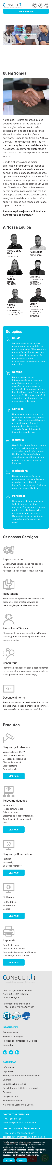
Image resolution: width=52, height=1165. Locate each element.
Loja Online (26, 11)
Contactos (8, 1044)
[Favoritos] (34, 5)
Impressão (8, 1071)
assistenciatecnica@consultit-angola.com (24, 1136)
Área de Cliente (10, 1032)
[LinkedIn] (17, 1052)
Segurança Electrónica (14, 1083)
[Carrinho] (47, 5)
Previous (5, 35)
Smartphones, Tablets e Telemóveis (21, 1088)
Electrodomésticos (12, 1100)
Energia (7, 1079)
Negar (22, 1160)
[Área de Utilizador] (41, 5)
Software (7, 1092)
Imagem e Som (10, 1096)
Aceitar (9, 1160)
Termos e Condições (13, 1036)
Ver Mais (14, 776)
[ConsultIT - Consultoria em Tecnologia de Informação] (19, 981)
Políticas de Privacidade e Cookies (20, 1040)
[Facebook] (11, 1052)
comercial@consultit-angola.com (19, 1122)
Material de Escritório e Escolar (18, 1104)
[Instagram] (5, 1052)
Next (46, 35)
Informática (8, 1067)
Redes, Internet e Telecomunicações (21, 1075)
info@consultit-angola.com (16, 1003)
